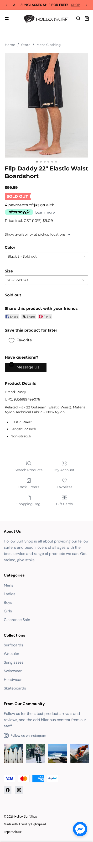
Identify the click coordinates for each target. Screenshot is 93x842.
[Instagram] (19, 790)
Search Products (28, 470)
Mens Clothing (48, 45)
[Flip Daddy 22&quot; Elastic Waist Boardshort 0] (46, 105)
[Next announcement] (86, 4)
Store (25, 45)
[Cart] (86, 18)
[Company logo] (46, 18)
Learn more (45, 212)
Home (10, 45)
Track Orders (28, 487)
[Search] (78, 18)
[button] (22, 340)
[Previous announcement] (6, 4)
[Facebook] (7, 790)
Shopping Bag (28, 504)
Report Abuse (13, 832)
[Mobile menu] (6, 18)
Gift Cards (64, 504)
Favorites (64, 487)
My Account (64, 470)
